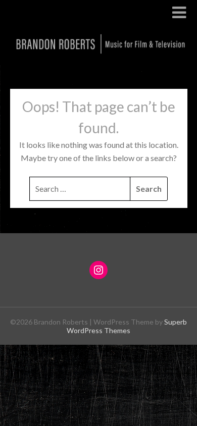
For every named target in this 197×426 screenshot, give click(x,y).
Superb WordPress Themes (127, 326)
